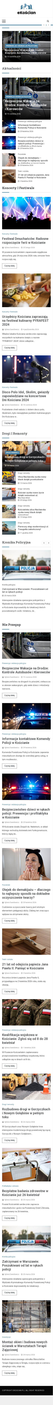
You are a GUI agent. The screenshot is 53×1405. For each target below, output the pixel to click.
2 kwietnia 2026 (26, 181)
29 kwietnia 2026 (26, 131)
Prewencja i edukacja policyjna (21, 46)
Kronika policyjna (8, 585)
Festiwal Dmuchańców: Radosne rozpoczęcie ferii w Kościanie (25, 241)
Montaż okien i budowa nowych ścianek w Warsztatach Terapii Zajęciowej (24, 1346)
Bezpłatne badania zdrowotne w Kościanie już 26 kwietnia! (25, 1193)
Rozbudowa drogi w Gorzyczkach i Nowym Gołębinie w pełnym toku (26, 1113)
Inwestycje (6, 1337)
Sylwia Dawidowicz (12, 248)
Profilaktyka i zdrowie (10, 1186)
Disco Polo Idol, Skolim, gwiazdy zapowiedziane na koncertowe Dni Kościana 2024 (25, 396)
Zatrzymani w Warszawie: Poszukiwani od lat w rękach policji (25, 590)
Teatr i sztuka (23, 171)
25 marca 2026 (10, 596)
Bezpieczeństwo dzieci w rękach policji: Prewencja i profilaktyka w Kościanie (31, 144)
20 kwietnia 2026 (26, 165)
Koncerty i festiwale (9, 234)
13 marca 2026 (26, 483)
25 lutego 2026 (26, 500)
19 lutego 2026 (26, 517)
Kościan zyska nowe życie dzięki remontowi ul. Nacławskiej (31, 495)
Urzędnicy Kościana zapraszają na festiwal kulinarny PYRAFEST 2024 (25, 320)
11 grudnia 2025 (26, 533)
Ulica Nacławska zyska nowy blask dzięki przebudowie (32, 478)
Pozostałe (22, 154)
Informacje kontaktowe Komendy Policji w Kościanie (32, 126)
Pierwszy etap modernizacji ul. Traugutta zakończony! (33, 528)
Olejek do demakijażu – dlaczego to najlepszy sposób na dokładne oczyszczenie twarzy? (33, 162)
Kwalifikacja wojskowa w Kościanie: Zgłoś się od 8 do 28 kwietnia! (25, 1039)
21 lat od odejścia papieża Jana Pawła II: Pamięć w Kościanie (33, 176)
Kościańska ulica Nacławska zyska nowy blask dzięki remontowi (32, 512)
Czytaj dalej (9, 266)
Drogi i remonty (12, 452)
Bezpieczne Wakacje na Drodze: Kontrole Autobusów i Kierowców (25, 51)
